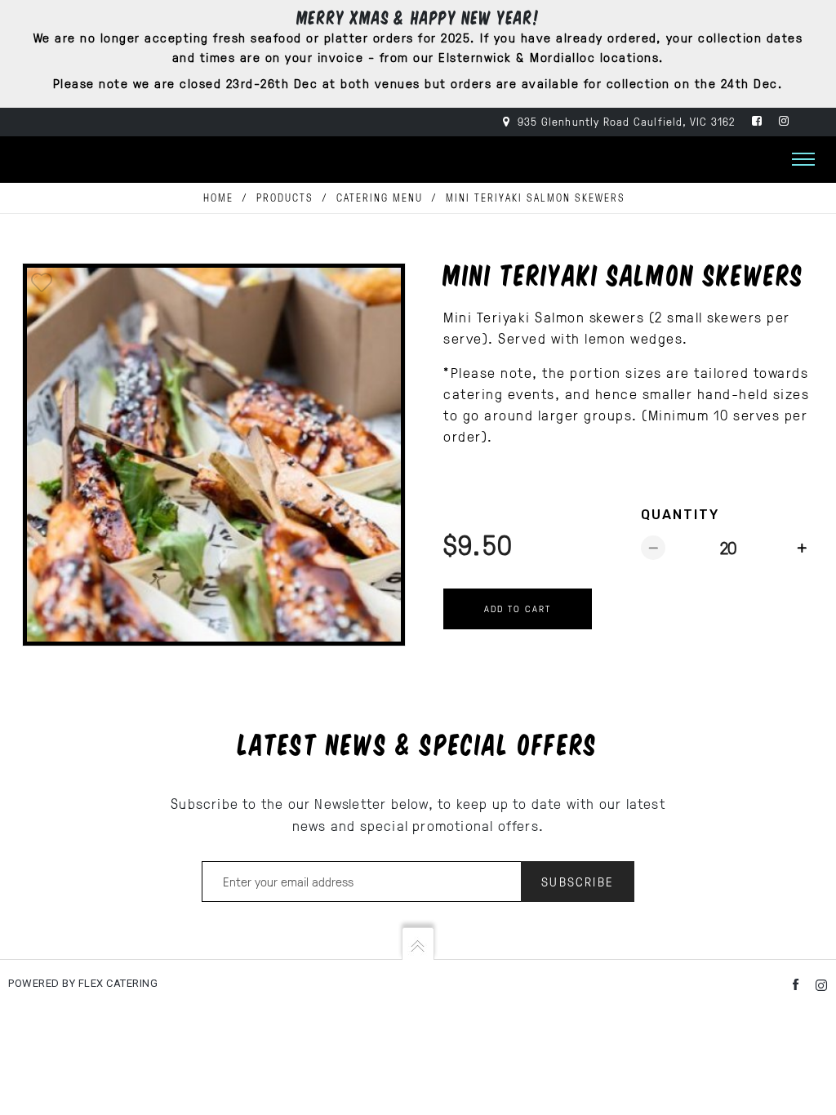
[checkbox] (42, 282)
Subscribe (577, 882)
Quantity (680, 514)
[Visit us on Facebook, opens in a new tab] (757, 121)
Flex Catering (116, 983)
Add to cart (517, 608)
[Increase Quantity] (801, 547)
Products (285, 197)
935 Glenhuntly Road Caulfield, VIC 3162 (625, 121)
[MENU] (804, 156)
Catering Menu (379, 197)
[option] (214, 455)
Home (218, 197)
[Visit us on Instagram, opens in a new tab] (784, 121)
